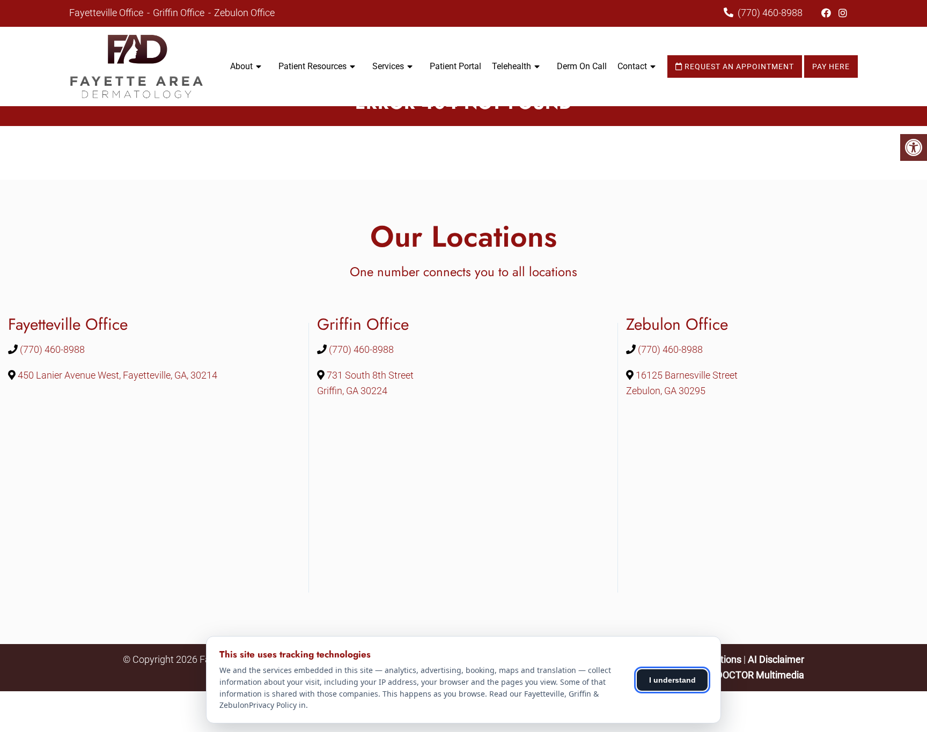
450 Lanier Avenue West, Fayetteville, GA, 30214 (117, 375)
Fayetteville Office (107, 12)
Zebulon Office (244, 12)
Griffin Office (180, 12)
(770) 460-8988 (770, 12)
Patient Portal (455, 66)
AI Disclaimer (776, 659)
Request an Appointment (738, 66)
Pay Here (831, 66)
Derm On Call (582, 66)
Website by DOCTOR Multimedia (735, 675)
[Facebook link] (827, 13)
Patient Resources (312, 66)
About (241, 66)
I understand (672, 680)
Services (388, 66)
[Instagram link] (843, 13)
